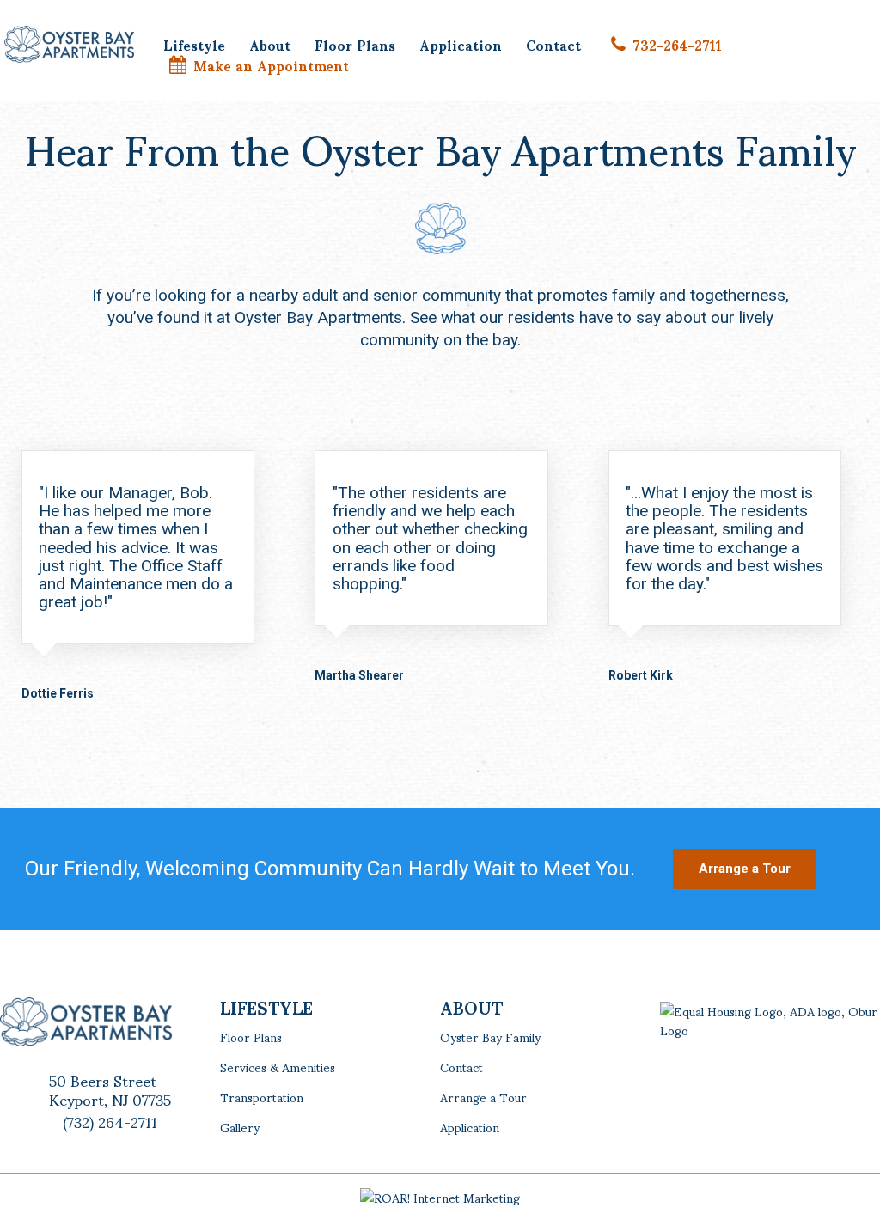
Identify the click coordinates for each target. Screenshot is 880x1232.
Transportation (261, 1096)
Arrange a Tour (483, 1096)
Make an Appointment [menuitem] (271, 65)
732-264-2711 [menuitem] (677, 44)
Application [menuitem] (460, 44)
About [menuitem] (269, 44)
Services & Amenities (277, 1066)
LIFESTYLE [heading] (266, 1007)
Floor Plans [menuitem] (355, 44)
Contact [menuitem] (553, 44)
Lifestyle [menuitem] (194, 44)
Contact (461, 1066)
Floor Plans (251, 1036)
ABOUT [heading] (471, 1007)
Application (469, 1126)
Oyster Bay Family (490, 1036)
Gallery (240, 1126)
